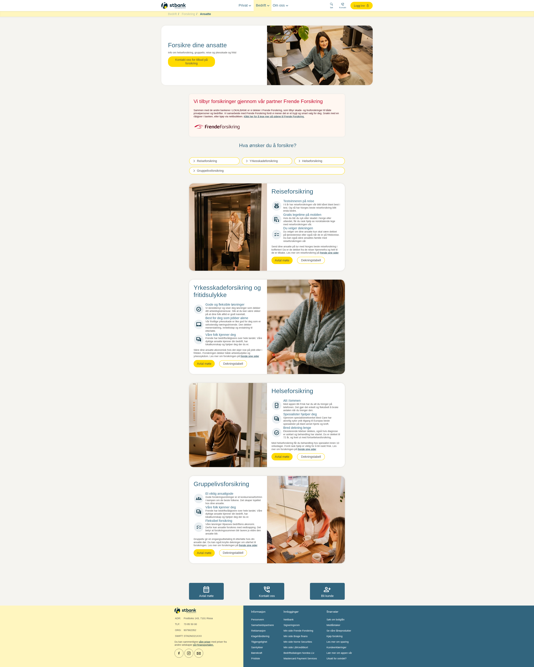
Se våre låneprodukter (339, 630)
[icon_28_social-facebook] (179, 653)
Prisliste (255, 658)
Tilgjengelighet (259, 641)
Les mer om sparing (338, 641)
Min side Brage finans (296, 636)
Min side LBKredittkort (296, 647)
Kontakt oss (267, 591)
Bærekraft (256, 653)
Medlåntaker (333, 625)
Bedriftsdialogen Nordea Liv (299, 653)
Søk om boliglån (335, 619)
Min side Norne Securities (298, 641)
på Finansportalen (203, 645)
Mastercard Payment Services (300, 658)
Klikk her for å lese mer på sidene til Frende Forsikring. (274, 116)
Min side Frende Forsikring (298, 630)
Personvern (257, 619)
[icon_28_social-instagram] (188, 653)
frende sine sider (329, 252)
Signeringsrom (292, 625)
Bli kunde (327, 591)
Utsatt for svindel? (337, 658)
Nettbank (289, 619)
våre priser (205, 641)
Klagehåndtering (260, 636)
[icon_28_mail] (198, 653)
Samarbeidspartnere (262, 625)
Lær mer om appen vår (339, 653)
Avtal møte (206, 591)
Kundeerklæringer (336, 647)
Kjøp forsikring (335, 636)
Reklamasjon (258, 630)
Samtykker (257, 647)
